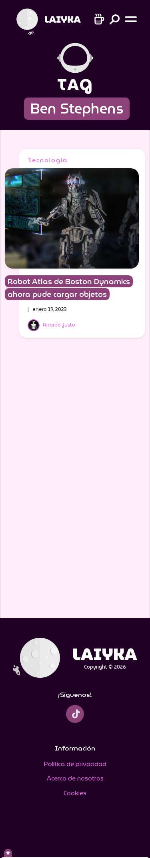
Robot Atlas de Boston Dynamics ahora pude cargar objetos (69, 287)
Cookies (75, 793)
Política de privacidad (75, 764)
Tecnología (48, 160)
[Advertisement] (75, 483)
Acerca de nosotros (75, 778)
